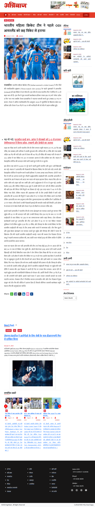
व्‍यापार (66, 15)
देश (9, 15)
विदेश (34, 15)
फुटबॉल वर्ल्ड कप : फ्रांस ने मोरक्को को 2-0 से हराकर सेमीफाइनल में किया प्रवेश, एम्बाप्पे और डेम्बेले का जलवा (32, 141)
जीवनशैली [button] (51, 15)
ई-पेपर (86, 15)
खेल (57, 15)
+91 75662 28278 (78, 486)
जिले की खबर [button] (27, 15)
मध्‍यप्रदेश (20, 15)
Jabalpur (77, 484)
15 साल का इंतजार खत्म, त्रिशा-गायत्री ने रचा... (51, 414)
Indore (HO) (80, 470)
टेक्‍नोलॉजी (72, 15)
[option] (13, 423)
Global (78, 15)
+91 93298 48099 (78, 479)
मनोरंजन (45, 15)
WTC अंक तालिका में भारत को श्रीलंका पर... (13, 414)
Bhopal (77, 477)
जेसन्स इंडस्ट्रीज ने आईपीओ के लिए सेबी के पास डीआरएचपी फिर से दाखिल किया (32, 337)
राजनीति (62, 15)
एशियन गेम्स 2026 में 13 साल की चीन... (32, 414)
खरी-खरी (39, 15)
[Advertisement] (32, 122)
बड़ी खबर (14, 15)
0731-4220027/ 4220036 (80, 472)
